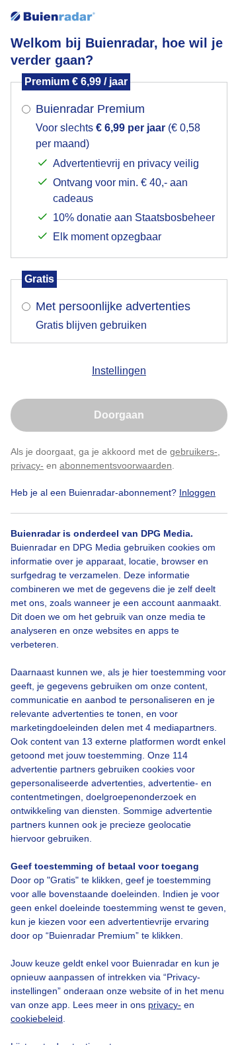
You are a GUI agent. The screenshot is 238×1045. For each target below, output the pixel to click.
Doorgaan (119, 415)
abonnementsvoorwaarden (116, 465)
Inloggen (197, 492)
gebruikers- (194, 451)
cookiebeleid (37, 1018)
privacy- (27, 465)
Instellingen (119, 370)
